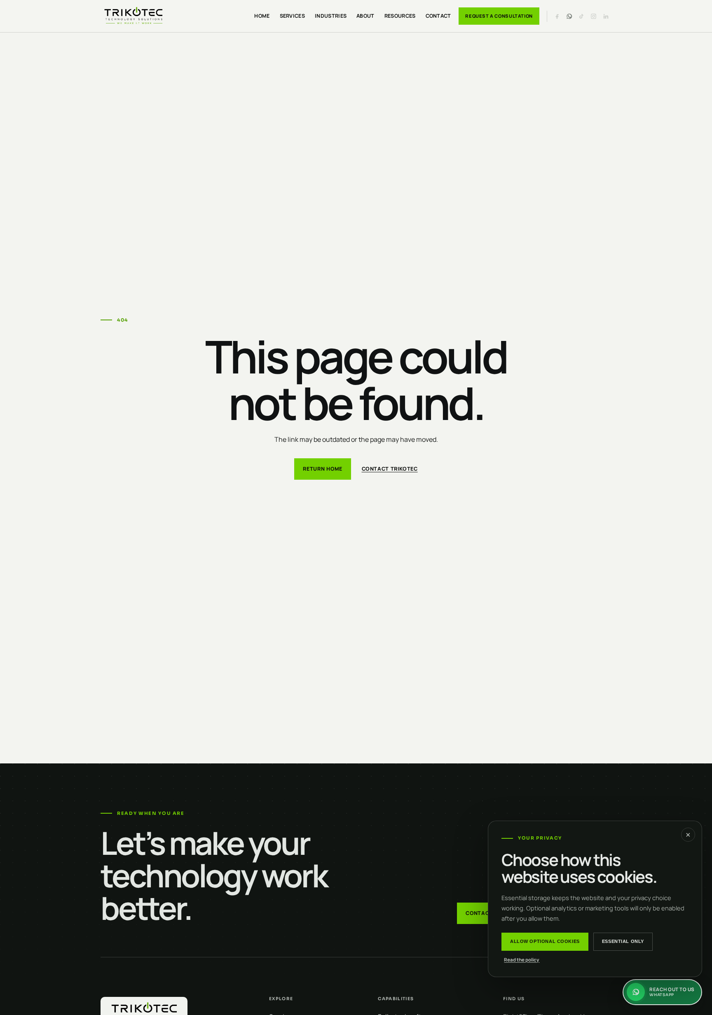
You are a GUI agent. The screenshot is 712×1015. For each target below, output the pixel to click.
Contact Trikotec (390, 468)
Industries (331, 15)
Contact (438, 15)
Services (292, 15)
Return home (322, 468)
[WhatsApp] (569, 16)
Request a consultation (499, 16)
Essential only (623, 941)
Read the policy (521, 960)
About (365, 15)
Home (261, 15)
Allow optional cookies (545, 941)
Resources (400, 15)
